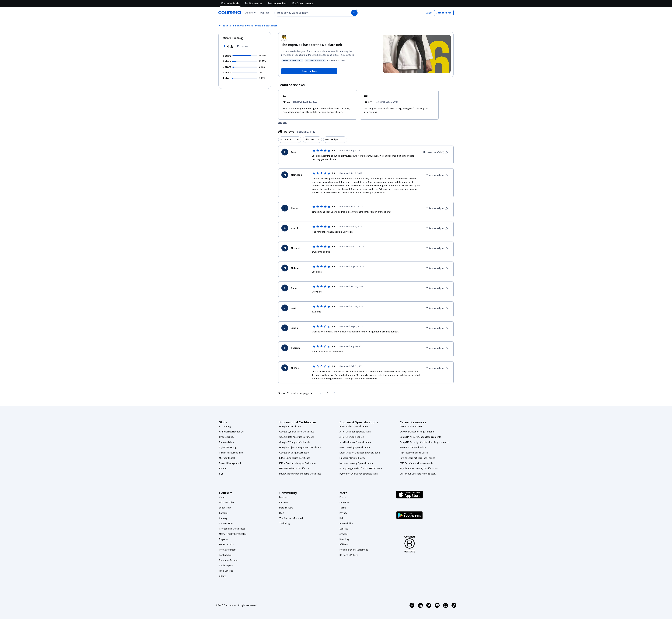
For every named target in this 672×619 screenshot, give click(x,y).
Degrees (223, 539)
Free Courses (226, 571)
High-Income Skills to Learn (414, 453)
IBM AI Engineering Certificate (294, 458)
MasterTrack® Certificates (233, 534)
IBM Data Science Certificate (294, 468)
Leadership (225, 508)
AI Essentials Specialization (354, 426)
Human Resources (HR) (231, 453)
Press (343, 497)
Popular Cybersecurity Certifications (419, 468)
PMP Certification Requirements (416, 463)
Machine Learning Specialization (356, 463)
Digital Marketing (228, 447)
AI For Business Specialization (355, 432)
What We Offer (226, 502)
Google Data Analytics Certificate (296, 437)
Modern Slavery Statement (354, 550)
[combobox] (309, 13)
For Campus (225, 555)
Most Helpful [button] (332, 139)
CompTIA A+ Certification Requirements (420, 437)
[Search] (354, 13)
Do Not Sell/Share (349, 555)
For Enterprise (226, 544)
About (222, 497)
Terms (343, 508)
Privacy (343, 513)
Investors (344, 502)
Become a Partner (228, 560)
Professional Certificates (232, 529)
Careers (223, 513)
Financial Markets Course (353, 458)
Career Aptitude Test (411, 426)
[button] (265, 13)
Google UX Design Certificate (294, 453)
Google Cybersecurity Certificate (296, 432)
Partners (283, 502)
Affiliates (344, 544)
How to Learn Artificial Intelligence (417, 458)
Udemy (222, 576)
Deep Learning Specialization (355, 447)
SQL (221, 474)
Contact (344, 529)
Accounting (225, 426)
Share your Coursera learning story (418, 474)
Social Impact (226, 565)
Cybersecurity (226, 437)
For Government (227, 550)
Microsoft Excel (227, 458)
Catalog (223, 518)
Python (222, 468)
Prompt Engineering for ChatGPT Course (361, 468)
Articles (344, 534)
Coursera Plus (226, 523)
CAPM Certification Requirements (417, 432)
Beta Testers (286, 508)
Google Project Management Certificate (300, 447)
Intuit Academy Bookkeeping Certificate (300, 474)
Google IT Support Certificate (294, 442)
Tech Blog (284, 523)
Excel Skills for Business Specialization (360, 453)
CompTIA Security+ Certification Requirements (424, 442)
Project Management (230, 463)
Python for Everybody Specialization (359, 474)
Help (342, 518)
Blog (281, 513)
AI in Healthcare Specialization (355, 442)
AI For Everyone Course (352, 437)
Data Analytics (226, 442)
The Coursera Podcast (291, 518)
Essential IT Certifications (413, 447)
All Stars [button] (309, 139)
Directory (344, 539)
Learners (284, 497)
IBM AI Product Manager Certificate (297, 463)
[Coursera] (229, 13)
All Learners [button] (287, 139)
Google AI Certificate (290, 426)
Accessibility (346, 523)
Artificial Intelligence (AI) (231, 432)
